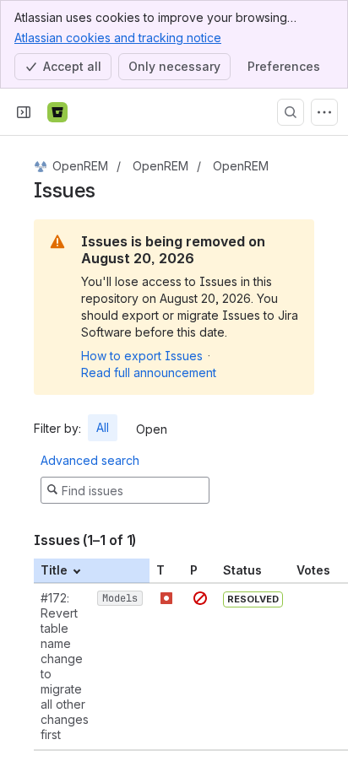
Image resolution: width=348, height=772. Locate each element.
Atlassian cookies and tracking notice (117, 37)
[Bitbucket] (57, 112)
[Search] (290, 112)
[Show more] (324, 112)
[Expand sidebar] (23, 112)
